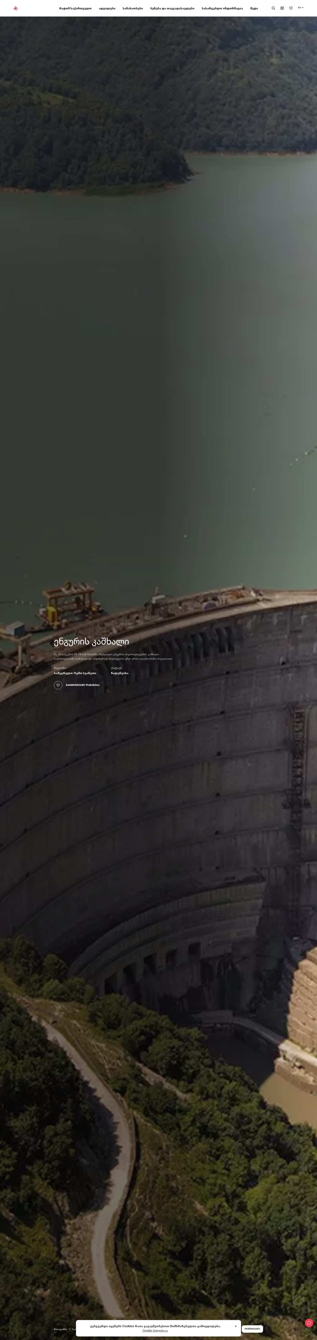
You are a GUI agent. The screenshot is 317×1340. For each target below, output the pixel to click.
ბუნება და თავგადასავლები (172, 8)
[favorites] (291, 8)
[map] (282, 8)
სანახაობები (133, 8)
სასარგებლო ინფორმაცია (222, 8)
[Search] (273, 8)
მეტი (254, 8)
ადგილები (107, 8)
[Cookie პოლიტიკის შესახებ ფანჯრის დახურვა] (235, 1326)
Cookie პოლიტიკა (155, 1330)
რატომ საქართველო (75, 8)
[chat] (309, 1323)
